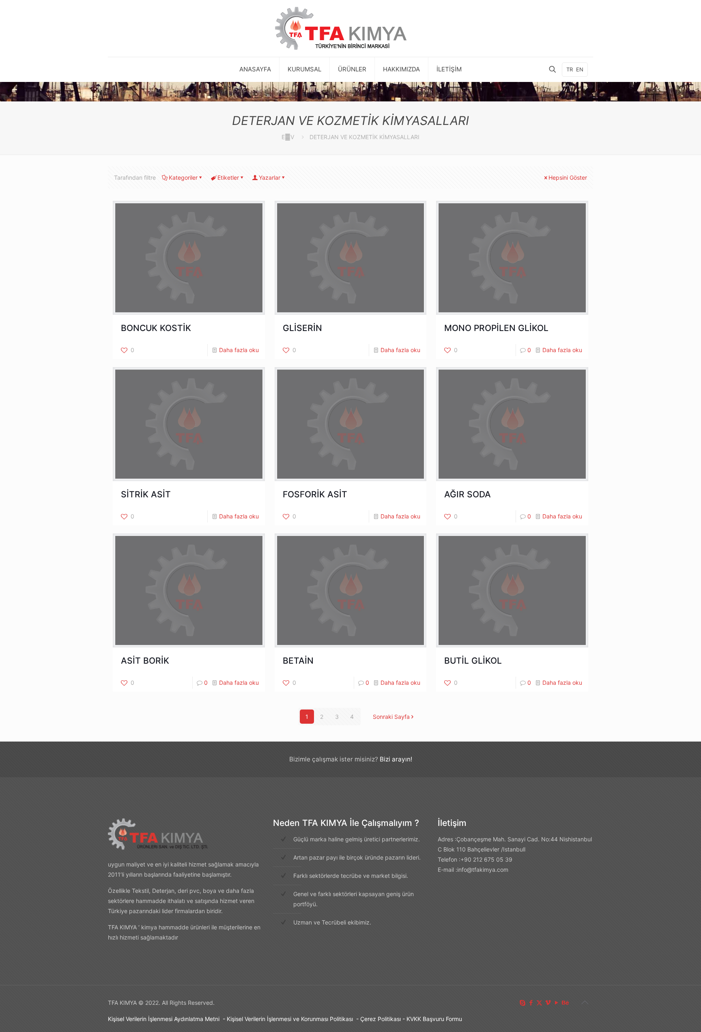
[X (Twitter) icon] (539, 1002)
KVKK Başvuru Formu (434, 1018)
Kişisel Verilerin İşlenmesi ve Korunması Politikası (290, 1018)
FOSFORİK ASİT (315, 494)
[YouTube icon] (556, 1002)
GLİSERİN (302, 328)
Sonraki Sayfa (391, 716)
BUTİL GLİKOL (473, 661)
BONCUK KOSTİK (156, 328)
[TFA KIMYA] (350, 28)
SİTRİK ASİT (146, 494)
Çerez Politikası (380, 1018)
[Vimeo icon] (548, 1002)
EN (579, 69)
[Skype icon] (522, 1002)
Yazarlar (269, 177)
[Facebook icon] (531, 1002)
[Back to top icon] (584, 1002)
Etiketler (228, 177)
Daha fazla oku (239, 349)
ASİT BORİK (145, 661)
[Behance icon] (565, 1002)
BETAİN (298, 661)
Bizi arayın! (396, 759)
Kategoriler (183, 177)
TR (569, 69)
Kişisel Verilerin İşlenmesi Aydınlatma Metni (163, 1018)
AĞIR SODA (467, 494)
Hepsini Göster (567, 177)
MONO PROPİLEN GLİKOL (496, 328)
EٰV (288, 136)
